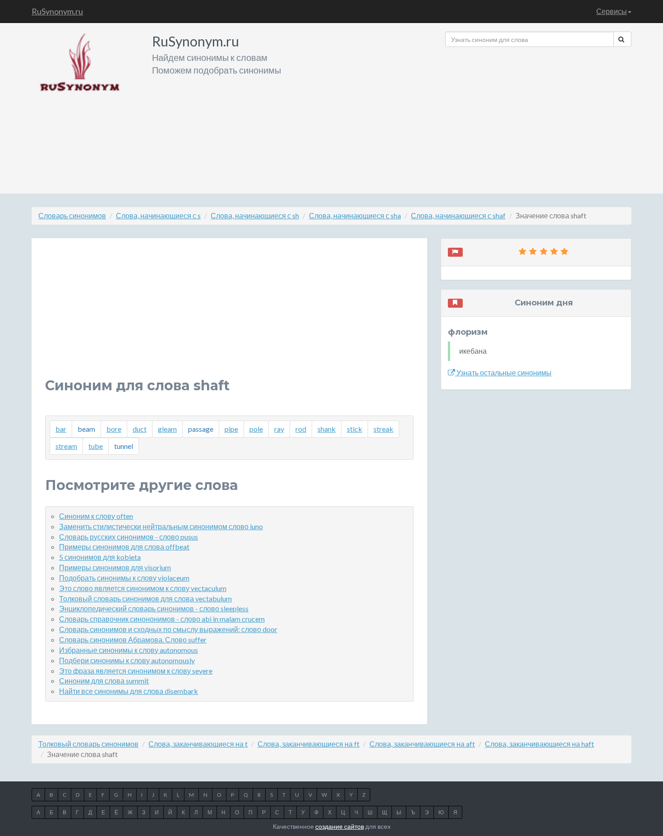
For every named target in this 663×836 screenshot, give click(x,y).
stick (354, 429)
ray (279, 429)
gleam (167, 429)
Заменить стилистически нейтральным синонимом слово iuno (161, 526)
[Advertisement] (538, 117)
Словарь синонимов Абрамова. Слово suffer (133, 639)
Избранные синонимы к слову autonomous (128, 650)
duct (140, 429)
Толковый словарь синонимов (88, 743)
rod (300, 429)
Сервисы (611, 11)
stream (66, 446)
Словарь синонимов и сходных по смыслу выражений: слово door (168, 629)
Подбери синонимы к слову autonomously (127, 660)
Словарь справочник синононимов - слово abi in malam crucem (162, 618)
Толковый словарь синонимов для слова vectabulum (145, 598)
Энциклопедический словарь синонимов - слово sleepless (154, 608)
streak (383, 429)
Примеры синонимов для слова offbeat (124, 546)
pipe (231, 429)
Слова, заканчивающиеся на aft (422, 743)
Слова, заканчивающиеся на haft (539, 743)
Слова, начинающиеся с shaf (458, 215)
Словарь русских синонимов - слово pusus (128, 536)
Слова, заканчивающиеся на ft (308, 743)
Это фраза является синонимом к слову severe (135, 670)
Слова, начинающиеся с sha (355, 215)
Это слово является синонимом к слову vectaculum (142, 588)
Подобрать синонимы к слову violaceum (124, 577)
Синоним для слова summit (104, 680)
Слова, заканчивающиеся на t (198, 743)
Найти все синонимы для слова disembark (128, 691)
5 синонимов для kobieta (100, 557)
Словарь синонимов (72, 215)
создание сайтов (339, 826)
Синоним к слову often (96, 516)
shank (327, 429)
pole (256, 429)
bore (113, 429)
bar (60, 429)
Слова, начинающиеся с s (158, 215)
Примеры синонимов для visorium (115, 567)
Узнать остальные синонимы (503, 372)
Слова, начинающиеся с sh (255, 215)
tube (95, 446)
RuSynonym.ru (57, 11)
